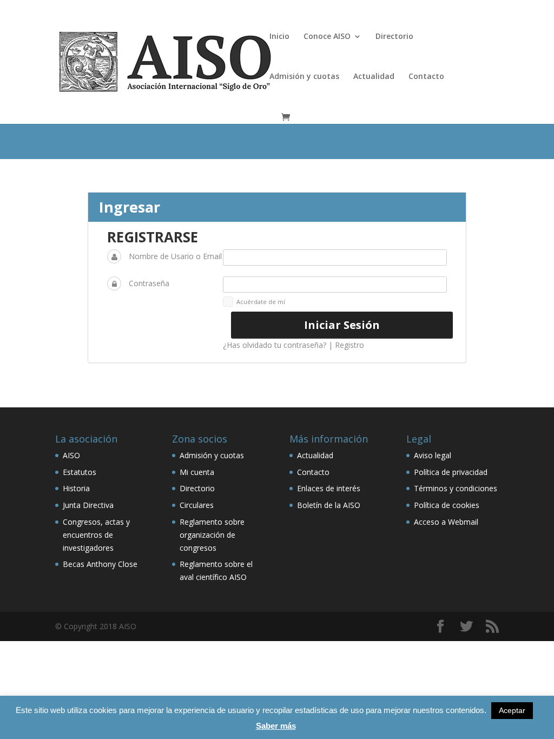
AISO (71, 455)
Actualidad (373, 76)
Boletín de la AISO (328, 505)
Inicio (279, 36)
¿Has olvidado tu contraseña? (274, 345)
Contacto (426, 76)
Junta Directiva (88, 505)
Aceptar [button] (512, 710)
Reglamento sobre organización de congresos (212, 535)
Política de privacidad (450, 472)
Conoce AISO (327, 36)
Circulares (197, 505)
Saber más (276, 725)
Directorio (394, 36)
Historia (76, 488)
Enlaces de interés (328, 488)
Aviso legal (432, 455)
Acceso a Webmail (446, 522)
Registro (349, 345)
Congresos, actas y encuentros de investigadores (96, 535)
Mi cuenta (197, 472)
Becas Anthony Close (100, 564)
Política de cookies (446, 505)
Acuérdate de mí (260, 302)
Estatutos (79, 472)
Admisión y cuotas (304, 76)
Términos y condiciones (455, 488)
